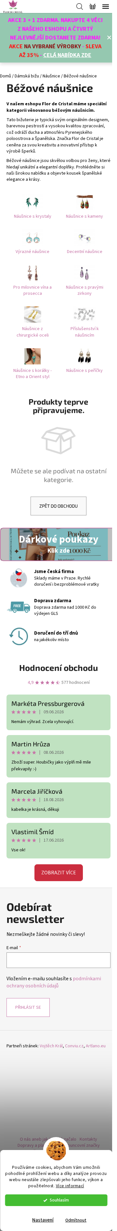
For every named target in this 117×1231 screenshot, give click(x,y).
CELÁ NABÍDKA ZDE (67, 55)
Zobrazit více (58, 872)
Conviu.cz (74, 1046)
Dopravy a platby (34, 1145)
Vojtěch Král (51, 1046)
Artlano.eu (96, 1046)
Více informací (70, 1186)
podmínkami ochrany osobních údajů (53, 982)
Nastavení (43, 1220)
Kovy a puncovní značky (77, 1145)
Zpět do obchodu (58, 506)
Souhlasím (59, 1200)
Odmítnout (75, 1220)
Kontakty (88, 1139)
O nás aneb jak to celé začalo (48, 1139)
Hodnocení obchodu (58, 667)
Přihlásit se (28, 1007)
